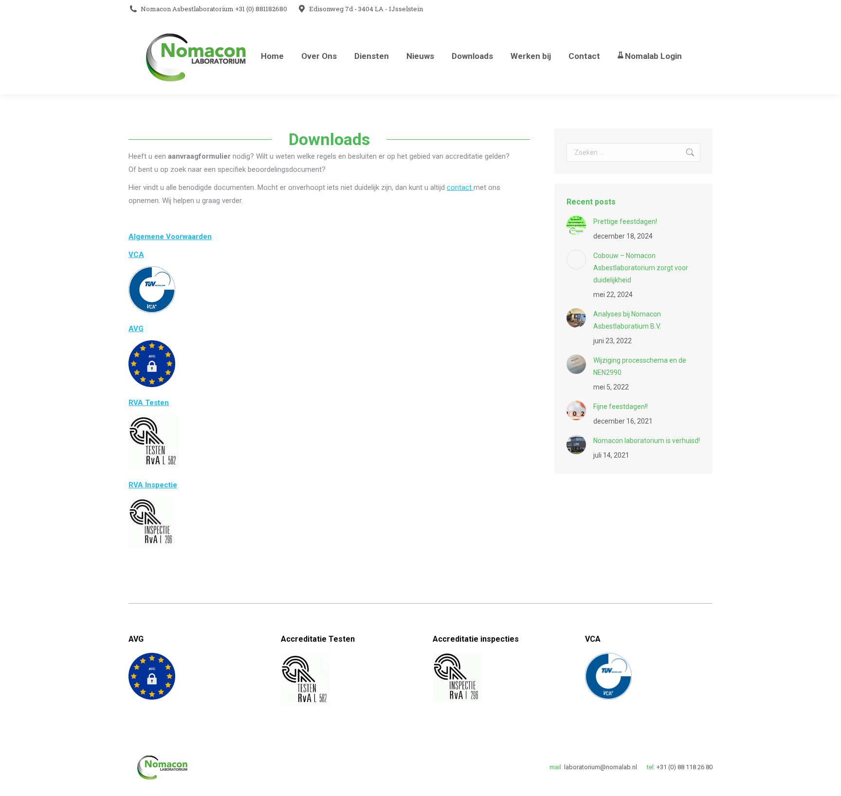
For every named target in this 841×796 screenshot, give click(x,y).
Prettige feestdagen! (625, 221)
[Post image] (576, 225)
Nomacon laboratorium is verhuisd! (646, 440)
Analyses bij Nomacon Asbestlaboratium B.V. (627, 320)
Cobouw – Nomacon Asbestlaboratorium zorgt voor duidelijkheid (640, 268)
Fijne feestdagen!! (620, 406)
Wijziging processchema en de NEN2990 (639, 366)
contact (460, 187)
